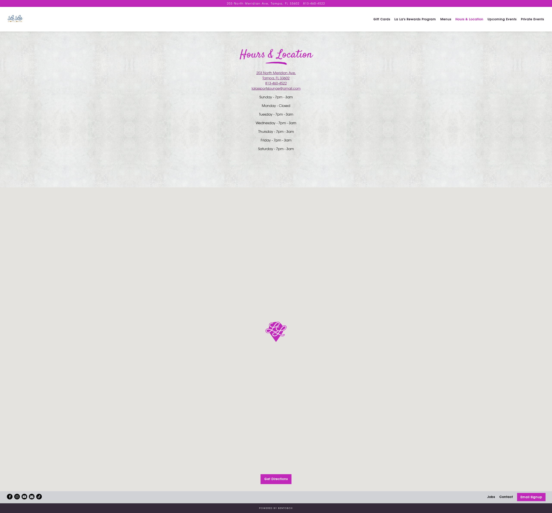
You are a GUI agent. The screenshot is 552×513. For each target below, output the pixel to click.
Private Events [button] (532, 19)
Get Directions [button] (276, 479)
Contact (506, 497)
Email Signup (531, 497)
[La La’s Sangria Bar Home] (33, 19)
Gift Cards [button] (381, 19)
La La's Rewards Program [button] (415, 19)
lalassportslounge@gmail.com (276, 88)
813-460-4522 (314, 3)
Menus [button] (445, 19)
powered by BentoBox (276, 508)
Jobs (491, 497)
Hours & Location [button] (469, 19)
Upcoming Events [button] (502, 19)
